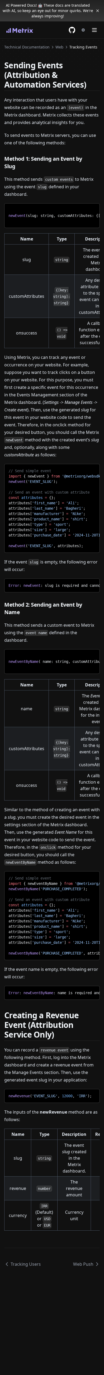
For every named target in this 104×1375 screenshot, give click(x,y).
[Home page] (19, 30)
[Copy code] (91, 209)
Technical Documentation (27, 47)
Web (59, 47)
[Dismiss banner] (97, 10)
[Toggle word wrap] (83, 209)
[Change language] (83, 30)
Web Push (83, 1264)
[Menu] (94, 30)
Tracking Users (26, 1264)
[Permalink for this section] (90, 84)
